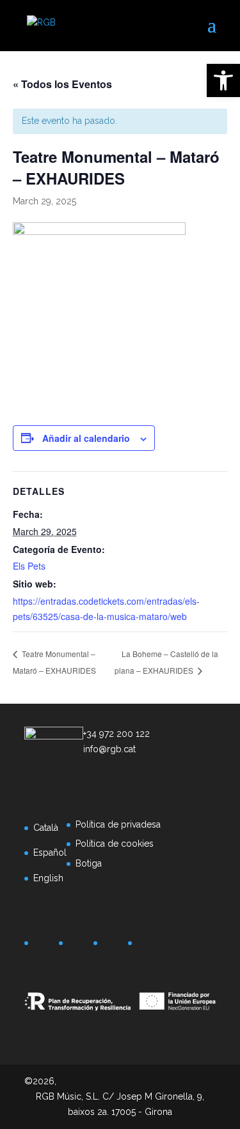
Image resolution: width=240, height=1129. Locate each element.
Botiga (89, 863)
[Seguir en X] (78, 946)
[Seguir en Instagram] (112, 946)
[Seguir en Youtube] (147, 946)
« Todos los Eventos (62, 84)
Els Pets (29, 565)
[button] (223, 80)
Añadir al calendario (86, 438)
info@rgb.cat (109, 749)
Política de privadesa (118, 824)
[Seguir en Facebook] (43, 946)
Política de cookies (115, 843)
